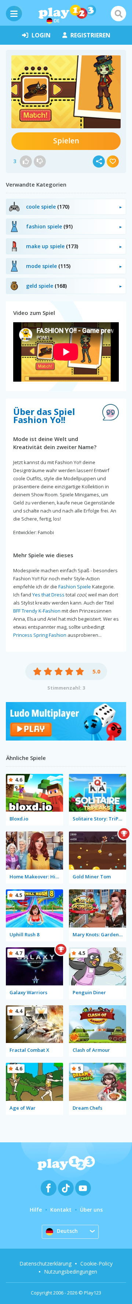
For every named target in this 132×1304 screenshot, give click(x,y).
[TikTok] (66, 1188)
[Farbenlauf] (66, 738)
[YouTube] (83, 1188)
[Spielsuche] (118, 13)
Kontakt (61, 1209)
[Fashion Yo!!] (66, 91)
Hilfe (36, 1209)
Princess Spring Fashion (39, 635)
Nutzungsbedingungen (70, 1271)
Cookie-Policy (96, 1263)
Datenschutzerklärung (45, 1263)
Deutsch (67, 1230)
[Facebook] (48, 1188)
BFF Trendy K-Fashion (36, 610)
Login (41, 35)
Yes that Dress (48, 594)
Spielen (66, 141)
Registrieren (90, 35)
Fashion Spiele (74, 586)
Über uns (91, 1209)
